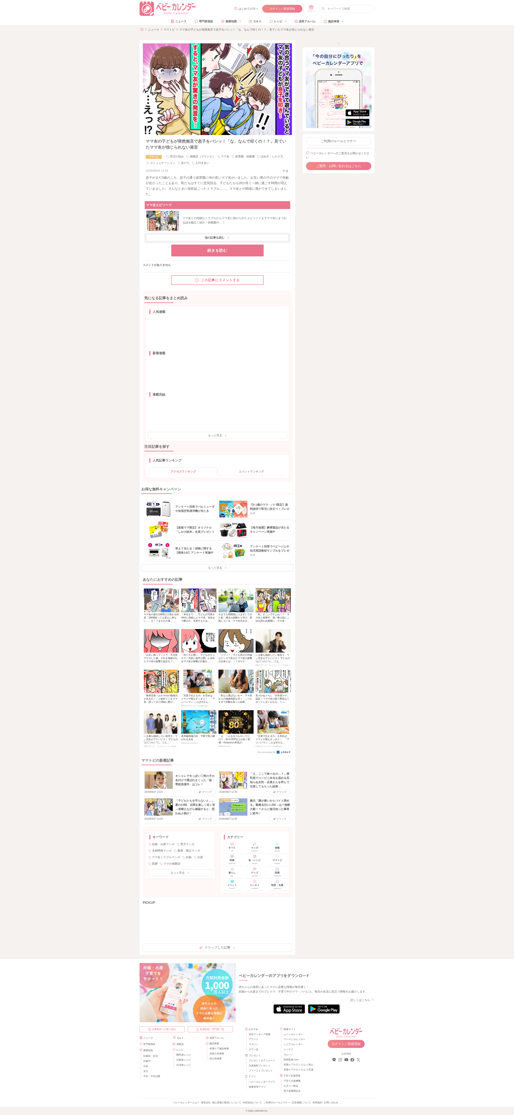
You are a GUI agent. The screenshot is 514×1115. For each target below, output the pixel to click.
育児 (145, 1071)
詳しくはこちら (360, 1000)
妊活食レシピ (183, 1065)
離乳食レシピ (183, 1054)
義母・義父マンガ (188, 850)
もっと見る (215, 435)
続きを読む (217, 250)
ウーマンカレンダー (294, 1039)
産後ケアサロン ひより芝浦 (298, 1069)
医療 (155, 863)
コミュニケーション (162, 162)
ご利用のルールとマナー (338, 141)
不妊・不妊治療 (151, 1076)
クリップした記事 (217, 947)
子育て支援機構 (292, 1080)
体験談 (180, 1044)
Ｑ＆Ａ (257, 21)
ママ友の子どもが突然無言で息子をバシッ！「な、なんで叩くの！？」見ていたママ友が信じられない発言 (246, 29)
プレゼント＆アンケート (262, 1060)
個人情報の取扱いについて (226, 1102)
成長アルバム (307, 21)
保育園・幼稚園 (245, 156)
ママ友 (225, 156)
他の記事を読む (214, 237)
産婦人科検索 (217, 1053)
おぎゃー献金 (291, 1085)
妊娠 (189, 857)
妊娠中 (147, 1061)
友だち (185, 162)
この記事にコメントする (220, 280)
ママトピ (169, 29)
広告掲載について (301, 1102)
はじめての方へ (248, 8)
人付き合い (202, 162)
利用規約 (317, 1102)
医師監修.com (291, 1059)
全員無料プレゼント (259, 1065)
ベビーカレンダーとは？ (186, 1102)
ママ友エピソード (159, 205)
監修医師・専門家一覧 (212, 1029)
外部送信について (252, 1102)
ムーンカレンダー (293, 1034)
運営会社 (206, 1102)
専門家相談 (206, 21)
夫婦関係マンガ (162, 850)
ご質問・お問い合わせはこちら (338, 166)
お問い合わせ (331, 1102)
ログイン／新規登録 (282, 8)
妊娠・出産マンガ (163, 844)
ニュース (181, 21)
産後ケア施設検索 (219, 1048)
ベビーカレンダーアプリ (262, 1081)
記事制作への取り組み (164, 1029)
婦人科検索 (216, 1058)
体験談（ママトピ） (202, 156)
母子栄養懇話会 (292, 1090)
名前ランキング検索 (259, 1034)
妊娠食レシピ (183, 1059)
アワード (253, 1039)
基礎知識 (231, 21)
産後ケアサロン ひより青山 (298, 1064)
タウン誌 (253, 1049)
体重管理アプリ (257, 1086)
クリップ (207, 792)
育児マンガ (187, 844)
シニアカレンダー (293, 1044)
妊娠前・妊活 (150, 1056)
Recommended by (267, 752)
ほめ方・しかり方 (272, 156)
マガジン (253, 1044)
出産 (200, 857)
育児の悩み (177, 156)
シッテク (288, 1049)
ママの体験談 (171, 863)
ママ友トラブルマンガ (166, 857)
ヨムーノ (288, 1054)
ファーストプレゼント (261, 1070)
